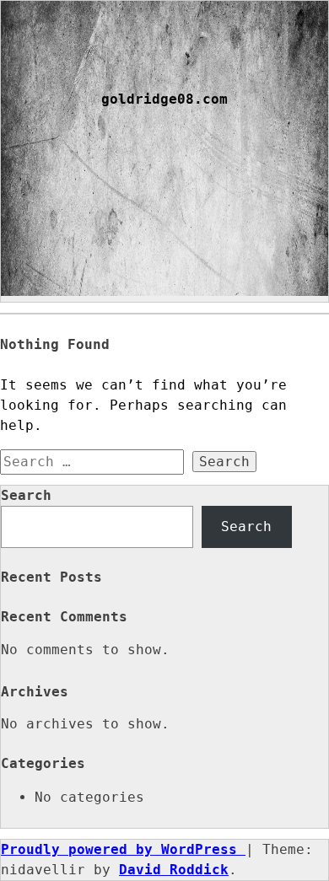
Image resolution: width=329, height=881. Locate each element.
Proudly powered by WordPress (123, 849)
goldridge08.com (164, 99)
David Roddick (174, 870)
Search (26, 495)
